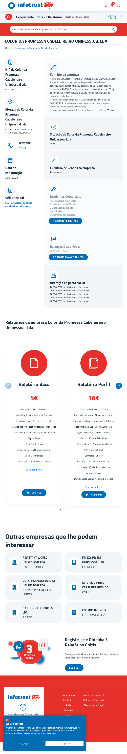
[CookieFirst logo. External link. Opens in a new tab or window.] (7, 720)
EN (118, 5)
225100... (23, 147)
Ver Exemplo (33, 469)
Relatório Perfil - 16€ (65, 221)
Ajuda (68, 705)
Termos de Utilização (94, 705)
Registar (74, 668)
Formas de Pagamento (94, 694)
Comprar (36, 492)
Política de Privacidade (94, 700)
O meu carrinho (111, 6)
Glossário (68, 710)
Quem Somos (68, 694)
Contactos (68, 700)
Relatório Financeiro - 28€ (68, 257)
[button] (119, 386)
